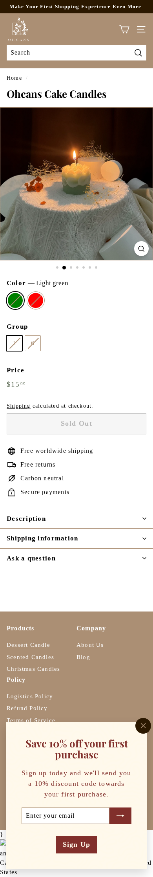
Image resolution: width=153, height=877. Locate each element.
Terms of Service (31, 720)
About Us (90, 645)
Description (26, 518)
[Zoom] (141, 248)
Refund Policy (27, 708)
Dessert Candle (28, 645)
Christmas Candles (33, 669)
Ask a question (31, 558)
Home (14, 78)
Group (17, 326)
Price (15, 370)
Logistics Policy (30, 696)
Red (35, 300)
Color (37, 283)
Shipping (19, 406)
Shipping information (42, 538)
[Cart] (124, 29)
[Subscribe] (120, 815)
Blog (83, 657)
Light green (15, 300)
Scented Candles (30, 657)
